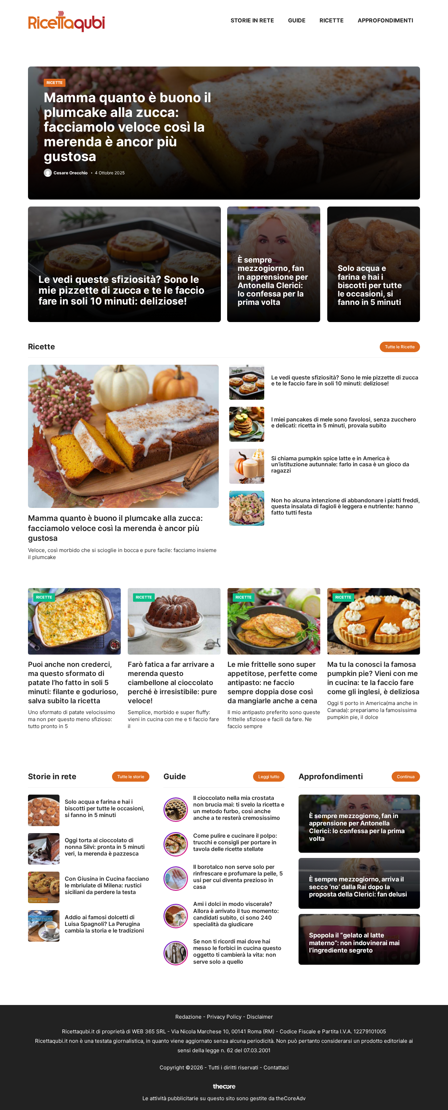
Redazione (188, 1016)
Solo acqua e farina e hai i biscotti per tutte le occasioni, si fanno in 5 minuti (370, 285)
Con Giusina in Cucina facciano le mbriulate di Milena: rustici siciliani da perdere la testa (107, 885)
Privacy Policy (224, 1016)
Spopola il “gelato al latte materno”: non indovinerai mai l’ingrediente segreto (354, 942)
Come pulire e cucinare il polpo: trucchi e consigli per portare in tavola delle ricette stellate (235, 842)
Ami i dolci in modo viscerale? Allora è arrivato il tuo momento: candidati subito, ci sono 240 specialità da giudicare (236, 914)
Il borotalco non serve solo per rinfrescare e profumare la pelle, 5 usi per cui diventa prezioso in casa (238, 877)
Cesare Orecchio (71, 173)
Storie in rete (252, 20)
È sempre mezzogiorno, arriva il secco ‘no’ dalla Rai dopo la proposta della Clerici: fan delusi (358, 886)
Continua (406, 776)
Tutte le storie (130, 776)
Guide (297, 20)
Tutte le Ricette (400, 346)
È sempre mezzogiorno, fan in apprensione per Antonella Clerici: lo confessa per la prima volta (273, 281)
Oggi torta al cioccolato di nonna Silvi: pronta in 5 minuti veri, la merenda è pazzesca (105, 847)
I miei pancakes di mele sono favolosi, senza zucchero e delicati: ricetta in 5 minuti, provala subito (343, 422)
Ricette (332, 20)
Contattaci (276, 1067)
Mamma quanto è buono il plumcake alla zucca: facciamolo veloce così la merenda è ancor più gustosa (127, 126)
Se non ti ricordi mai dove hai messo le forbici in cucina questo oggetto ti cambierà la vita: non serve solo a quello (237, 951)
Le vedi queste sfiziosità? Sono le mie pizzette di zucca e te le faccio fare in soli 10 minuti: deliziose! (121, 290)
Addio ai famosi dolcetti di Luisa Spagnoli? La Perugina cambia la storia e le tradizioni (104, 924)
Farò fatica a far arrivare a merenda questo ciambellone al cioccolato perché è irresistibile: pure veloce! (172, 682)
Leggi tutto (268, 776)
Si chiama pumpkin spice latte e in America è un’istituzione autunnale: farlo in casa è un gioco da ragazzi (340, 464)
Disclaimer (260, 1016)
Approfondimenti (385, 20)
